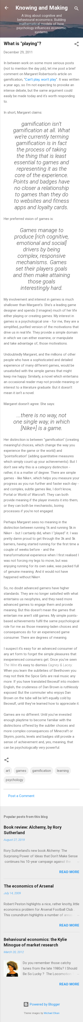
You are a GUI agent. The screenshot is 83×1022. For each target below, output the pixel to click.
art (8, 771)
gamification (41, 771)
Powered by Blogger (44, 1004)
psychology (14, 780)
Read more (69, 872)
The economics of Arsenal (29, 886)
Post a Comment (21, 796)
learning (63, 771)
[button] (76, 44)
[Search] (76, 9)
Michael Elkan (51, 1013)
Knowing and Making (41, 8)
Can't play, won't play (40, 79)
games (21, 771)
